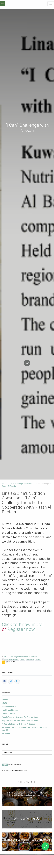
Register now (21, 629)
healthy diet (30, 659)
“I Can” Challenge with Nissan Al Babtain (20, 485)
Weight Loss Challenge (11, 659)
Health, (38, 659)
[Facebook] (4, 681)
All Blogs (4, 485)
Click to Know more (22, 624)
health (22, 659)
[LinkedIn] (17, 681)
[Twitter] (10, 681)
